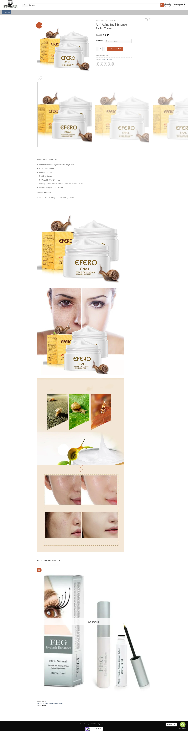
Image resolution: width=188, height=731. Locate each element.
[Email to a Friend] (105, 64)
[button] (167, 5)
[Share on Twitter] (101, 64)
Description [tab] (42, 159)
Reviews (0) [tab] (52, 159)
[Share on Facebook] (97, 64)
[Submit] (162, 5)
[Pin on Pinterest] (109, 64)
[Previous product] (149, 19)
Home (98, 21)
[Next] (45, 76)
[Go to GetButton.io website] (182, 728)
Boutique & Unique (101, 724)
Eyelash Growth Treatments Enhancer (50, 703)
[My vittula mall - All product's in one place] (10, 5)
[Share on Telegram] (113, 64)
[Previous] (38, 149)
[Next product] (146, 19)
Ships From (99, 40)
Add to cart (115, 49)
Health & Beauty (109, 21)
